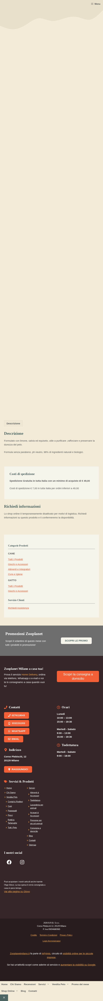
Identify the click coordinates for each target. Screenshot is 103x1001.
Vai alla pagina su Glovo (17, 891)
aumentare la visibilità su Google (77, 964)
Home (9, 788)
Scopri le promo (76, 640)
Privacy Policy (66, 935)
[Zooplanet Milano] (5, 4)
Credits (34, 935)
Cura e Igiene (15, 574)
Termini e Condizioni (48, 935)
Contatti (32, 840)
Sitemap (32, 845)
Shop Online (7, 991)
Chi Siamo (11, 792)
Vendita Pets (11, 797)
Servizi (32, 788)
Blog (31, 836)
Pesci (10, 815)
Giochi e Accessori (18, 564)
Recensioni (30, 984)
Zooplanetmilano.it (20, 953)
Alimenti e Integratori (19, 569)
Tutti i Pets (12, 827)
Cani (10, 806)
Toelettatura (35, 800)
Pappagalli (12, 811)
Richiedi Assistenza (18, 608)
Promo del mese (80, 984)
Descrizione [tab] (13, 423)
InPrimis (46, 953)
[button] (48, 984)
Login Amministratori (51, 941)
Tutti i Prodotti (15, 559)
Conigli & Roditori (15, 801)
